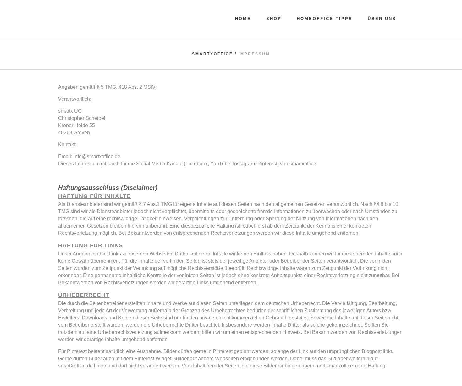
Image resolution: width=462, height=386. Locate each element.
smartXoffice (212, 54)
